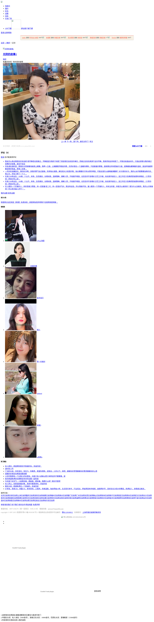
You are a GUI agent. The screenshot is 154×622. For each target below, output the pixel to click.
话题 (6, 13)
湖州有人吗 (9, 469)
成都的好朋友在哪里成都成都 (16, 474)
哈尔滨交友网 (49, 500)
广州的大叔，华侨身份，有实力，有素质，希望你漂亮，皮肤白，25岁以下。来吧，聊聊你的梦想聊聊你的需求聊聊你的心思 (51, 471)
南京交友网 (5, 498)
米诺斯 (48, 37)
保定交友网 (122, 495)
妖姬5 (39, 425)
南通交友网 (13, 498)
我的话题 (4, 193)
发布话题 (11, 193)
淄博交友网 (80, 498)
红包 (6, 11)
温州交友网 (5, 500)
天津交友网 (13, 495)
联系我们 (8, 505)
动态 (6, 16)
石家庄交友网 (39, 500)
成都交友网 (47, 495)
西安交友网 (97, 498)
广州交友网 (80, 495)
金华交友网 (114, 498)
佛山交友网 (97, 495)
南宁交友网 (114, 495)
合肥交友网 (30, 500)
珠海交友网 (105, 495)
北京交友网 (5, 495)
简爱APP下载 (137, 146)
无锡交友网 (38, 498)
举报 (2, 505)
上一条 (63, 141)
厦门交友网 (72, 495)
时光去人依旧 (33, 37)
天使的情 (33, 266)
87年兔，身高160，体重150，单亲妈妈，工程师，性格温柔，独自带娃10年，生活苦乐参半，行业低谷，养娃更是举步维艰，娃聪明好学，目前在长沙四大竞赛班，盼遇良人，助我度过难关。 (75, 489)
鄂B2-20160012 (67, 512)
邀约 (6, 8)
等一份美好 (41, 362)
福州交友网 (55, 495)
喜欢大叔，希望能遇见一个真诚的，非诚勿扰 (22, 486)
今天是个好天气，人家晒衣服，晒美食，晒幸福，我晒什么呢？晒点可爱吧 (32, 481)
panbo (24, 37)
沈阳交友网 (64, 498)
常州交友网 (55, 498)
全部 (2, 43)
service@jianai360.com (55, 509)
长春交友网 (47, 498)
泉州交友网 (64, 495)
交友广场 (8, 18)
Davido (114, 37)
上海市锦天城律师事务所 (91, 512)
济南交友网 (72, 498)
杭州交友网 (105, 498)
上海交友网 (22, 495)
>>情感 (7, 43)
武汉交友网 (139, 495)
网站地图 (29, 505)
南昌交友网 (13, 500)
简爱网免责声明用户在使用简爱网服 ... (43, 202)
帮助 (10, 33)
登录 (2, 33)
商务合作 (22, 505)
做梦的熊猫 (123, 37)
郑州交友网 (131, 495)
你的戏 (80, 37)
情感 (4, 59)
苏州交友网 (30, 498)
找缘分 (7, 6)
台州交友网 (147, 498)
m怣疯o (39, 457)
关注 (91, 141)
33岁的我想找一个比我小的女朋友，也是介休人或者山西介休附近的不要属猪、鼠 (35, 476)
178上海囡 (40, 241)
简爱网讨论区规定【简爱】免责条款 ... (15, 202)
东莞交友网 (89, 495)
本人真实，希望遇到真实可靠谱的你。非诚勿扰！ (23, 466)
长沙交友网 (147, 495)
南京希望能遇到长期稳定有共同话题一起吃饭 (22, 479)
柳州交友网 (22, 500)
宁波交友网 (139, 498)
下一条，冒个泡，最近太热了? (78, 141)
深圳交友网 (38, 495)
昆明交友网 (122, 498)
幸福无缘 (57, 37)
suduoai (39, 393)
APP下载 (19, 28)
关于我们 (15, 505)
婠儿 (38, 330)
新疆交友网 (22, 498)
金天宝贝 (40, 298)
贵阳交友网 (131, 498)
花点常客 (71, 37)
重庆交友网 (30, 495)
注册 (6, 33)
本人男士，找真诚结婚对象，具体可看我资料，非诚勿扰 (26, 484)
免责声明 (36, 505)
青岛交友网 (89, 498)
